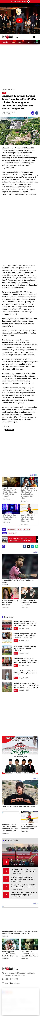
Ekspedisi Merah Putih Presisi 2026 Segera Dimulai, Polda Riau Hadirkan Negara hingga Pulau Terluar (23, 886)
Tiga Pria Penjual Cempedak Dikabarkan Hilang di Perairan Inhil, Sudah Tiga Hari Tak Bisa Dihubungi (26, 660)
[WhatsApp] (36, 546)
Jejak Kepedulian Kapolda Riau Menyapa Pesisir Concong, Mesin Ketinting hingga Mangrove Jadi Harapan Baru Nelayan (22, 878)
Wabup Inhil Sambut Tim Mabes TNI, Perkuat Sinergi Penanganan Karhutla (25, 673)
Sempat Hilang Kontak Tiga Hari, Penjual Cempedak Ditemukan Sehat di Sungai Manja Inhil (25, 636)
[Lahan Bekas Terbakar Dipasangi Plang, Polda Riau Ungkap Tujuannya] (7, 650)
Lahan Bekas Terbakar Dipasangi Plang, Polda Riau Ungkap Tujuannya (25, 648)
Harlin (3, 112)
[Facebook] (24, 546)
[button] (37, 37)
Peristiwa (12, 530)
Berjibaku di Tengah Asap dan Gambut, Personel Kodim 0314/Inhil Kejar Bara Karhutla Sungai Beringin (26, 685)
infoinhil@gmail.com (12, 983)
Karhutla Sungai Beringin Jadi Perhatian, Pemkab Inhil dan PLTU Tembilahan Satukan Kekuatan (25, 623)
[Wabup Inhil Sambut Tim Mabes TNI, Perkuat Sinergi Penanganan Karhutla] (7, 674)
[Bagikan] (36, 113)
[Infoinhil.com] (12, 37)
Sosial (28, 530)
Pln (21, 530)
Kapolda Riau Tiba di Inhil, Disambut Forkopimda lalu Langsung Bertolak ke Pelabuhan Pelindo (23, 870)
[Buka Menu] (33, 37)
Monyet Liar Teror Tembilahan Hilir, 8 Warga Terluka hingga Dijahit (24, 894)
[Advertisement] (20, 66)
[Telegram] (32, 546)
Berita (3, 92)
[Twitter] (28, 546)
